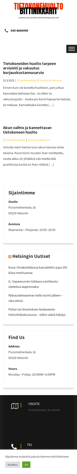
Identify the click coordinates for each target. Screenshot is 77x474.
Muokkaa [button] (13, 464)
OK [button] (26, 464)
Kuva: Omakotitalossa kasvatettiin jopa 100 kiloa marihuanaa (37, 270)
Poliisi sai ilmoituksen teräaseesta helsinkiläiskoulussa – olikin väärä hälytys (37, 312)
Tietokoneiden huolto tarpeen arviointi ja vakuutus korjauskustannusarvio (29, 68)
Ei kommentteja (27, 80)
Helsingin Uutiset (31, 256)
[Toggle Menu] (71, 49)
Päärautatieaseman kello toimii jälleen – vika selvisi (35, 298)
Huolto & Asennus (51, 80)
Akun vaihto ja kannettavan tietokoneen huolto (27, 130)
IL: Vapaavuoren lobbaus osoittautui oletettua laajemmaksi (33, 284)
